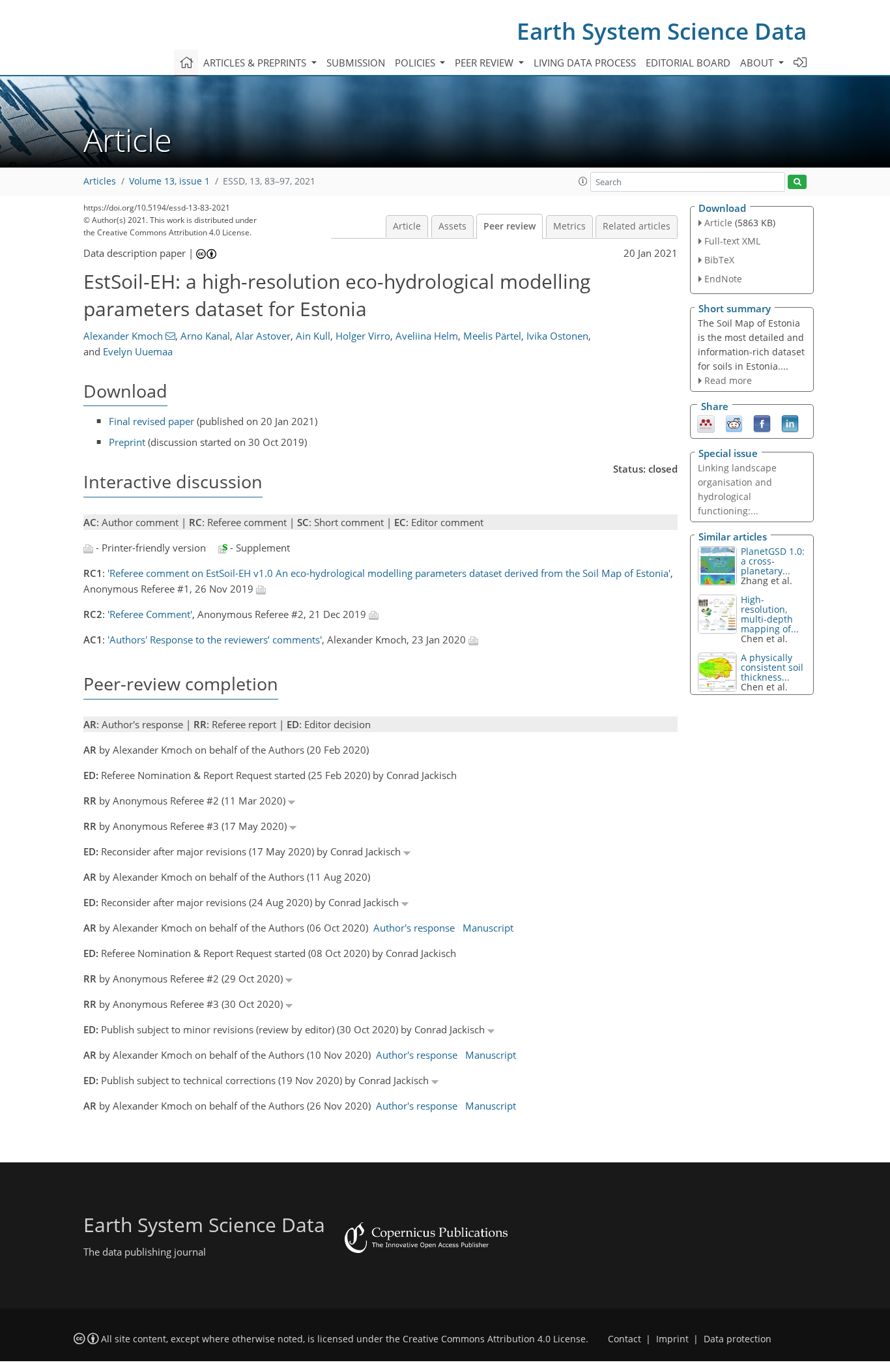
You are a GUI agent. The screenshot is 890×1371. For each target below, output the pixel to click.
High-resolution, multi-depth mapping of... (770, 614)
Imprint (672, 1339)
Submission (355, 62)
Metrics (569, 226)
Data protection (737, 1339)
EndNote (723, 279)
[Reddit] (734, 423)
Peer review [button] (485, 62)
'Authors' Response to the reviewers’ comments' (215, 639)
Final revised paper (151, 421)
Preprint (127, 442)
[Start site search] (797, 182)
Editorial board (688, 62)
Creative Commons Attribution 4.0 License (494, 1339)
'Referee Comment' (150, 614)
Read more (728, 380)
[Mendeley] (706, 423)
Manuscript (488, 927)
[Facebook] (762, 423)
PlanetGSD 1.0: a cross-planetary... (773, 561)
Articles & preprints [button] (256, 62)
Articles (99, 181)
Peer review (509, 226)
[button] (583, 181)
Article (407, 226)
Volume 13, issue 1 (169, 181)
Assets (452, 226)
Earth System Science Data (662, 31)
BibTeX (719, 260)
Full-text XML (732, 241)
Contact (624, 1339)
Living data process (585, 62)
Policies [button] (416, 62)
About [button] (758, 62)
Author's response (414, 927)
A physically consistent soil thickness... (772, 667)
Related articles (636, 226)
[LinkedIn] (790, 423)
